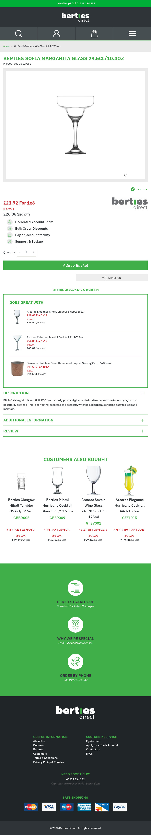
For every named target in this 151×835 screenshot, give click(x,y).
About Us (39, 741)
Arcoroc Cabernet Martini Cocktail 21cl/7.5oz (55, 337)
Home (6, 46)
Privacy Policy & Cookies (48, 762)
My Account (93, 741)
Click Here (93, 289)
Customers (40, 753)
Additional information (28, 420)
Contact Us (93, 749)
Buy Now (21, 511)
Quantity (9, 252)
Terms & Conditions (45, 758)
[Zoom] (126, 175)
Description (16, 393)
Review (10, 431)
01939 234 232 (86, 3)
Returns (38, 749)
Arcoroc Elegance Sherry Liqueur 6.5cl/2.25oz (55, 311)
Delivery (38, 745)
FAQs (89, 753)
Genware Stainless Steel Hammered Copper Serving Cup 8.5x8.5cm (69, 363)
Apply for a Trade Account (102, 745)
